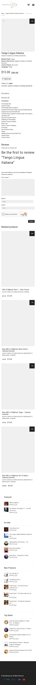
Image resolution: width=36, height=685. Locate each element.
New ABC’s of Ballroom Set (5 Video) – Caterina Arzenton (15, 477)
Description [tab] (5, 93)
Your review (5, 177)
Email (3, 205)
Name (3, 198)
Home (2, 13)
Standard (26, 292)
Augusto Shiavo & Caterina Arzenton (15, 13)
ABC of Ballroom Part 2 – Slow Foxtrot (15, 290)
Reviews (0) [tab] (5, 98)
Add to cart (7, 79)
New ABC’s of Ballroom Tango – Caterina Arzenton (16, 413)
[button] (33, 289)
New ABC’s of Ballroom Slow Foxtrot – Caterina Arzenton (15, 350)
